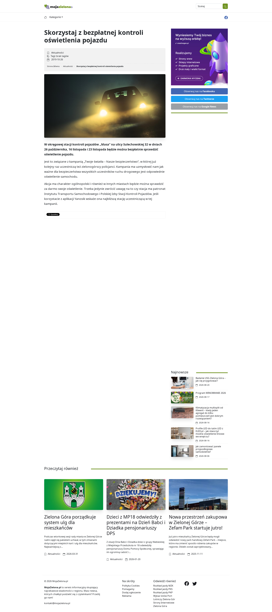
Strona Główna (53, 66)
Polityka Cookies (131, 585)
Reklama (126, 595)
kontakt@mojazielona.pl (57, 603)
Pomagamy (128, 589)
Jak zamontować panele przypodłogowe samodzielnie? (208, 449)
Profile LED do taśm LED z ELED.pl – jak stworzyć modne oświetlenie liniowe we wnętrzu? (210, 432)
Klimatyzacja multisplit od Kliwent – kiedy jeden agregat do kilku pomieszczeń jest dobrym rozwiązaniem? (209, 413)
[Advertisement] (199, 240)
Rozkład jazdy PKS (163, 589)
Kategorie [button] (55, 17)
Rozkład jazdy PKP (163, 592)
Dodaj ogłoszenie (131, 592)
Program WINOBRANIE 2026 (211, 392)
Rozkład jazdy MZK (163, 585)
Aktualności (57, 52)
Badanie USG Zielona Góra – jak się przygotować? (211, 379)
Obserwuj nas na (199, 91)
